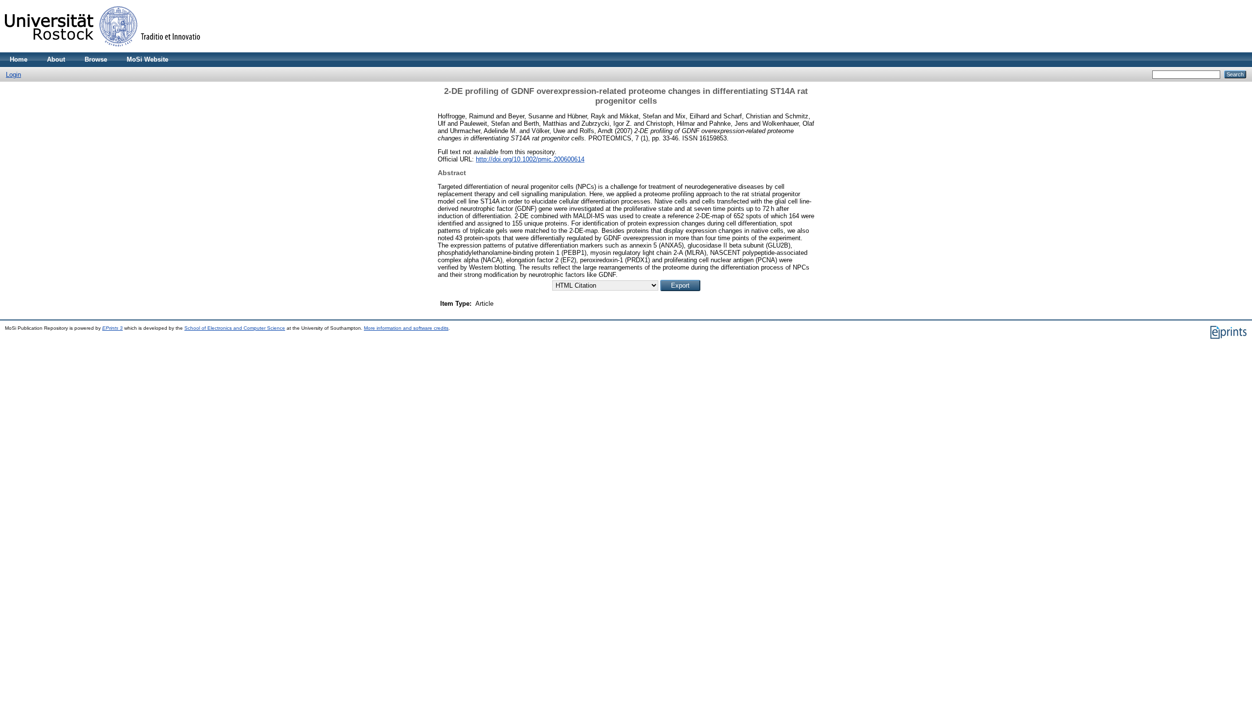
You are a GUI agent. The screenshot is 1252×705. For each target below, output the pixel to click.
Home (18, 59)
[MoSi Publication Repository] (102, 50)
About (56, 59)
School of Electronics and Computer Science (234, 328)
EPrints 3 (112, 328)
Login (13, 74)
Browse (96, 59)
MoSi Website (147, 59)
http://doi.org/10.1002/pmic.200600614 (530, 159)
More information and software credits (406, 328)
